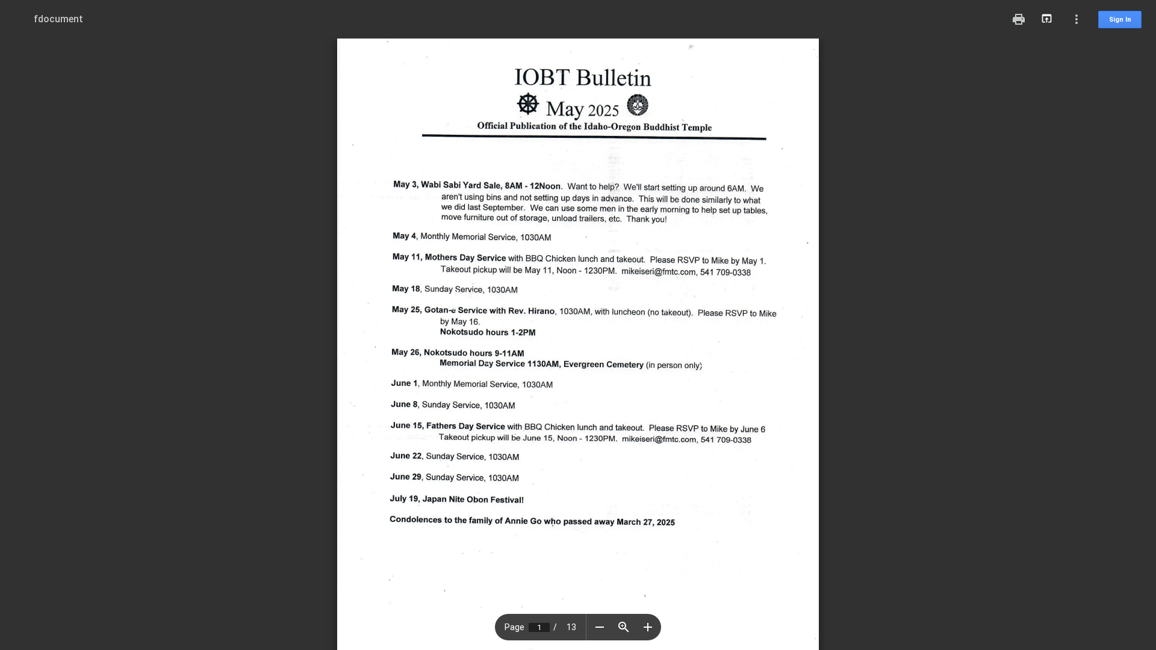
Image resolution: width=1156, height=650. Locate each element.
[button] (600, 627)
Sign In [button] (1120, 19)
